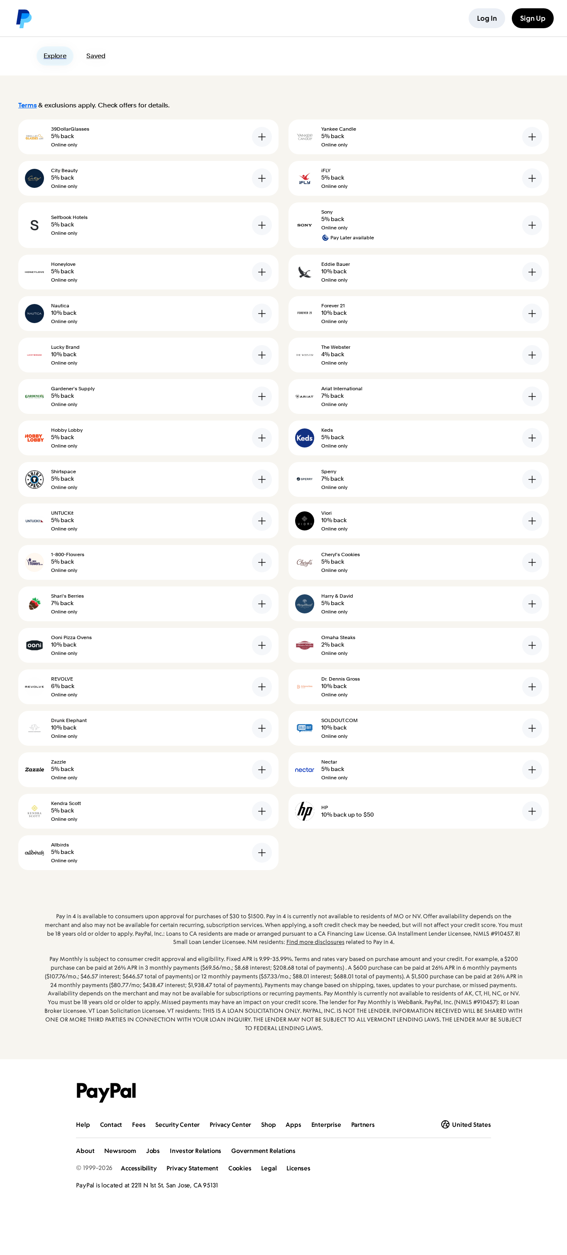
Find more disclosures (315, 942)
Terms (27, 105)
